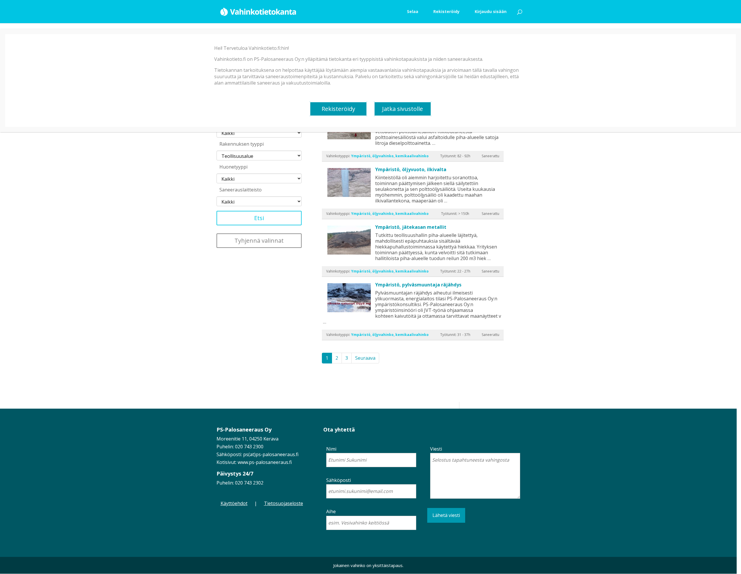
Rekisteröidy (338, 109)
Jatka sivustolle (402, 109)
